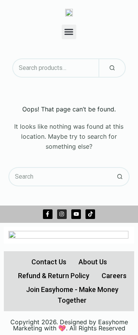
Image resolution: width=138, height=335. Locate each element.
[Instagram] (62, 214)
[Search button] (120, 176)
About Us (93, 262)
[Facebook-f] (48, 214)
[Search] (112, 68)
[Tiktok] (90, 214)
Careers (114, 276)
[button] (69, 32)
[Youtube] (76, 214)
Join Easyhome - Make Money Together (72, 294)
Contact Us (48, 262)
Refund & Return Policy (53, 276)
